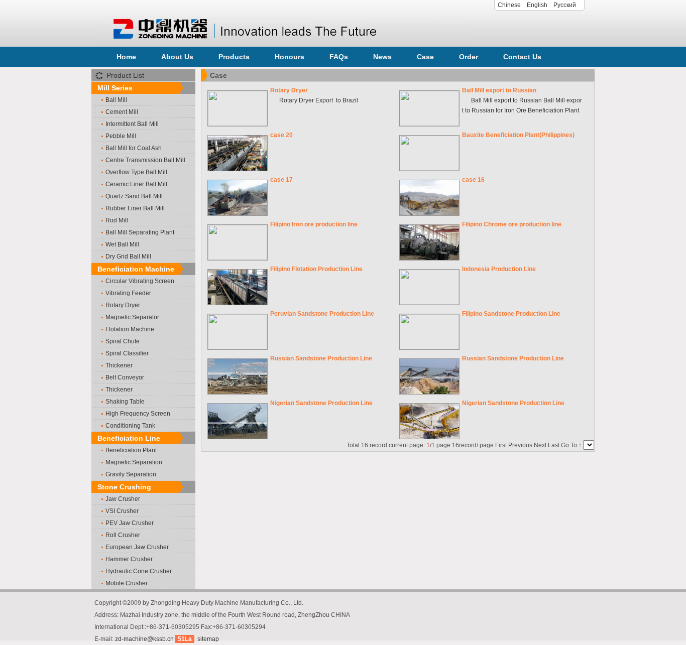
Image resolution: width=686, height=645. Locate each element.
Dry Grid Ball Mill (128, 256)
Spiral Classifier (127, 353)
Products (234, 57)
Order (468, 57)
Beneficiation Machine (135, 269)
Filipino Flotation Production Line (316, 269)
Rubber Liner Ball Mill (135, 208)
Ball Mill (116, 99)
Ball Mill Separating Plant (139, 232)
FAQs (338, 57)
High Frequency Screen (137, 413)
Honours (289, 57)
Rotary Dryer (122, 305)
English (537, 5)
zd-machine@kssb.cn (144, 638)
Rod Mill (116, 220)
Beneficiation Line (128, 438)
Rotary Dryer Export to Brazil (314, 100)
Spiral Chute (122, 341)
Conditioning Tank (130, 425)
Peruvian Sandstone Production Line (322, 313)
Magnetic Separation (133, 462)
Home (126, 57)
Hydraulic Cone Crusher (138, 571)
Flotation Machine (129, 329)
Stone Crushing (124, 487)
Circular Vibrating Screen (139, 281)
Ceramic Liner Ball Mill (136, 184)
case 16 (473, 179)
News (382, 57)
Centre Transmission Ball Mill (145, 160)
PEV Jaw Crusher (129, 523)
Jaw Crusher (122, 498)
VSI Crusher (122, 510)
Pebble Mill (120, 136)
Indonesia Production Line (499, 269)
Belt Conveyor (124, 377)
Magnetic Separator (132, 317)
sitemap (208, 638)
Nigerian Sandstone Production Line (321, 403)
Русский (564, 5)
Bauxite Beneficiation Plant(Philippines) (518, 135)
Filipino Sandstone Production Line (511, 313)
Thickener (119, 365)
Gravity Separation (130, 474)
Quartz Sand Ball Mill (134, 196)
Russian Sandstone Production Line (321, 358)
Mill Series (115, 88)
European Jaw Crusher (137, 547)
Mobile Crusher (126, 583)
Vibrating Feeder (128, 293)
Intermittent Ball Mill (132, 123)
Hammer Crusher (129, 559)
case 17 (281, 179)
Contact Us (522, 57)
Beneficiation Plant (131, 450)
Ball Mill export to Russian (499, 90)
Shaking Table (125, 401)
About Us (177, 57)
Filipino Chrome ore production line (511, 224)
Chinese (509, 5)
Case (425, 57)
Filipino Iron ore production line (314, 224)
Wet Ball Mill (122, 244)
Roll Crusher (122, 535)
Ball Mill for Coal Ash (133, 148)
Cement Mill (121, 111)
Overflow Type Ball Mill (136, 172)
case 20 (281, 135)
